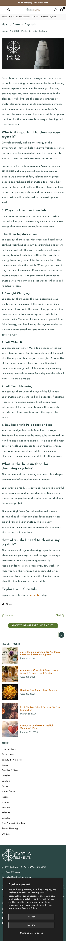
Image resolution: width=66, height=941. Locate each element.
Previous (9, 615)
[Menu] (3, 9)
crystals (34, 595)
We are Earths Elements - (20, 17)
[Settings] (56, 10)
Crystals (6, 781)
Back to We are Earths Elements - (33, 625)
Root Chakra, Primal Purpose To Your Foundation (40, 708)
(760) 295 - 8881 (12, 872)
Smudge (6, 818)
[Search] (9, 9)
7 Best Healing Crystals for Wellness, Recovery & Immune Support (40, 653)
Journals (6, 807)
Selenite (6, 813)
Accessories (8, 754)
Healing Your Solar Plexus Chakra (38, 690)
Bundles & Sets (10, 770)
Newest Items (9, 749)
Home (4, 17)
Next (59, 615)
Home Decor (8, 791)
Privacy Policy (29, 908)
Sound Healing (10, 829)
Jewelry (5, 802)
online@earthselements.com (18, 877)
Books (5, 765)
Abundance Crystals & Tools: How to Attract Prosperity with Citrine (39, 671)
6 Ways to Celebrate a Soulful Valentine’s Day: (36, 727)
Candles (6, 776)
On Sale (6, 834)
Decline (31, 925)
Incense (6, 797)
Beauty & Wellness (12, 760)
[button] (61, 10)
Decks (5, 786)
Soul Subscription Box (13, 823)
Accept (31, 917)
